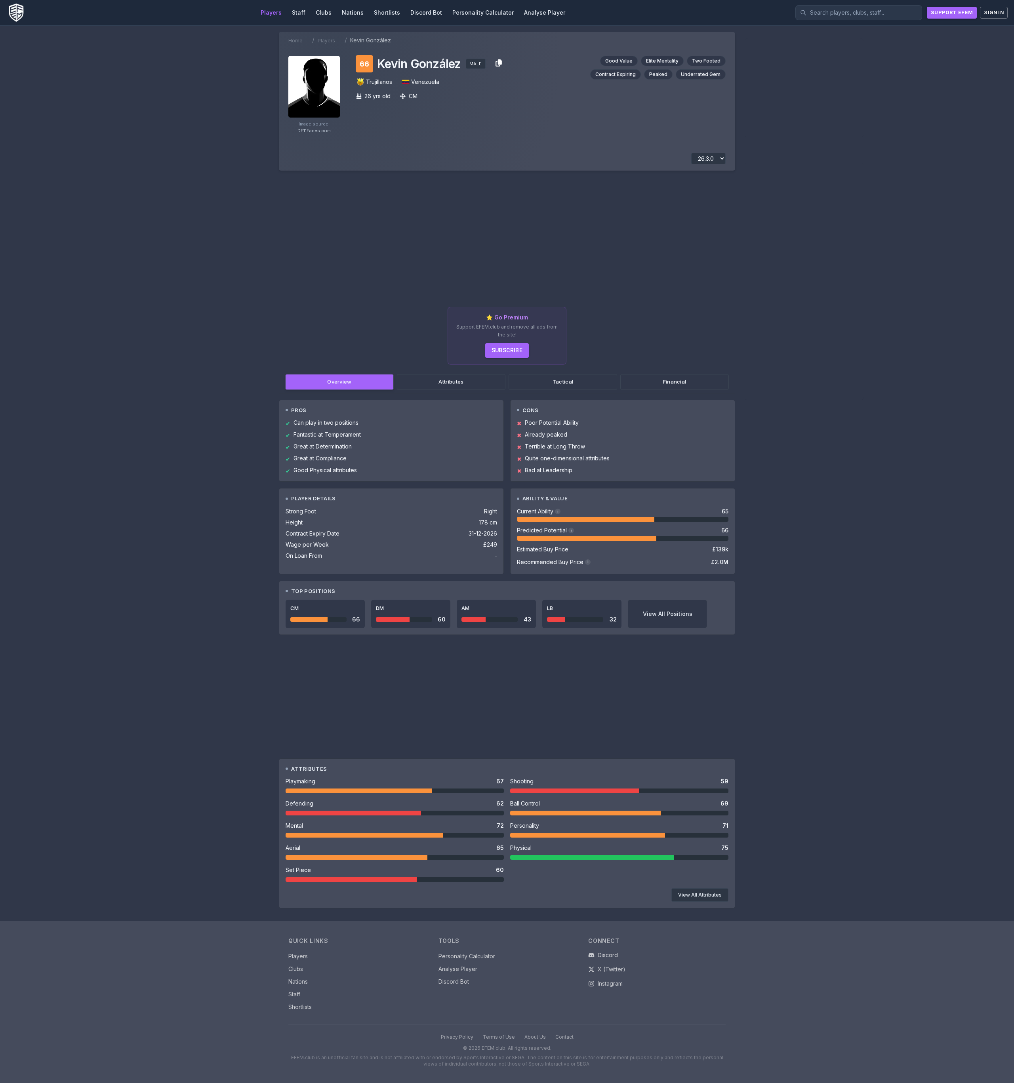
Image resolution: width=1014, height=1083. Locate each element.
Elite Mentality (662, 61)
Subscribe (507, 350)
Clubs (295, 968)
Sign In (994, 12)
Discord (608, 955)
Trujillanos (379, 81)
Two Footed (706, 61)
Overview (339, 381)
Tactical (563, 381)
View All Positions (667, 613)
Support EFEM (952, 12)
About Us (535, 1037)
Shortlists (300, 1006)
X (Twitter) (611, 969)
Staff (294, 994)
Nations (298, 981)
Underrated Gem (700, 74)
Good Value (619, 61)
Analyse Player (457, 968)
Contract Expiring (615, 74)
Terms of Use (499, 1037)
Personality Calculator (466, 956)
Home (295, 41)
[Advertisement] (507, 241)
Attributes (450, 381)
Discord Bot (453, 981)
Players (326, 41)
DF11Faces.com (314, 130)
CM (413, 96)
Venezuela (425, 81)
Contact (564, 1037)
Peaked (658, 74)
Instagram (610, 983)
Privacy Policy (457, 1037)
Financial (674, 381)
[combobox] (858, 12)
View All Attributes (700, 895)
